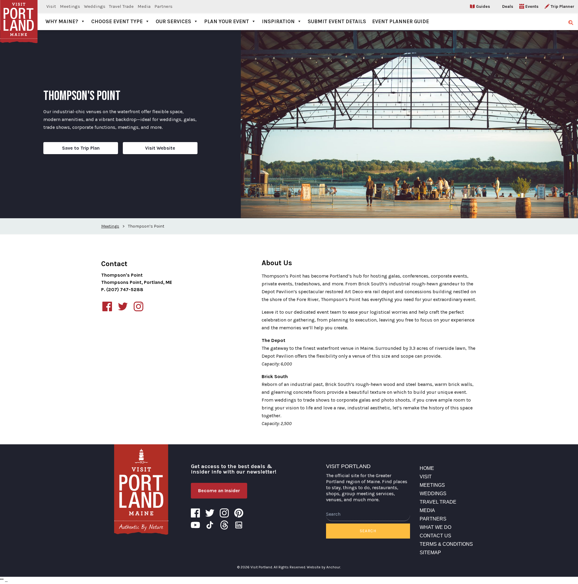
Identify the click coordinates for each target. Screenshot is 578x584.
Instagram (224, 513)
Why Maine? (61, 21)
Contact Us (435, 535)
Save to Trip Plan (81, 148)
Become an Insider (219, 490)
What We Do (435, 527)
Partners (163, 6)
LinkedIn (239, 525)
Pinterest (239, 513)
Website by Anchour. (324, 567)
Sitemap (430, 552)
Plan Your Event (226, 21)
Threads (224, 525)
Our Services (173, 21)
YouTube (195, 525)
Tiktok (210, 525)
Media (144, 6)
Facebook (195, 513)
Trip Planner (562, 6)
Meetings (70, 6)
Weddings (94, 6)
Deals (507, 6)
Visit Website (160, 148)
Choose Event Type (117, 21)
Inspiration (278, 21)
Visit (51, 6)
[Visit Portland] (19, 15)
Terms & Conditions (446, 544)
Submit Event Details (337, 21)
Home (427, 468)
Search (368, 530)
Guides (483, 6)
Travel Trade (121, 6)
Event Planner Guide (400, 21)
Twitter (210, 513)
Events (532, 6)
